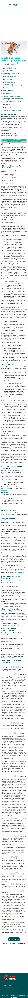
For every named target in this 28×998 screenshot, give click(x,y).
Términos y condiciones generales (10, 983)
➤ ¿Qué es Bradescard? (7, 67)
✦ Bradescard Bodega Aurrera (10, 78)
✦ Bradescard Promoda (9, 82)
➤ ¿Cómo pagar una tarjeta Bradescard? (11, 96)
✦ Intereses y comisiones (9, 88)
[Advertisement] (14, 24)
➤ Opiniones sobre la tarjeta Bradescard (11, 110)
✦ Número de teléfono (8, 107)
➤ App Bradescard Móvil (7, 95)
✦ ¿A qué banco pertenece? (10, 68)
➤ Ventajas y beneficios (7, 90)
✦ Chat (5, 109)
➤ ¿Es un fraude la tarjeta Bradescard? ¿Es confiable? (11, 102)
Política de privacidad (7, 985)
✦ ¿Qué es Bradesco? (8, 70)
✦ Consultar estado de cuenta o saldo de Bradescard (13, 99)
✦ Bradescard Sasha (8, 79)
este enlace (12, 476)
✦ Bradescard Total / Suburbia (10, 76)
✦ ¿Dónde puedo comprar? (9, 71)
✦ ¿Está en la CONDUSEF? (9, 104)
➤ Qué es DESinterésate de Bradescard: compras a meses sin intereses (13, 92)
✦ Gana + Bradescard (8, 81)
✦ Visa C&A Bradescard (9, 75)
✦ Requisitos (6, 87)
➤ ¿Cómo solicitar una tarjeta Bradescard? (11, 85)
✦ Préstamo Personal (8, 84)
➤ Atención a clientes (6, 106)
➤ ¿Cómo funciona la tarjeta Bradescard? (11, 73)
